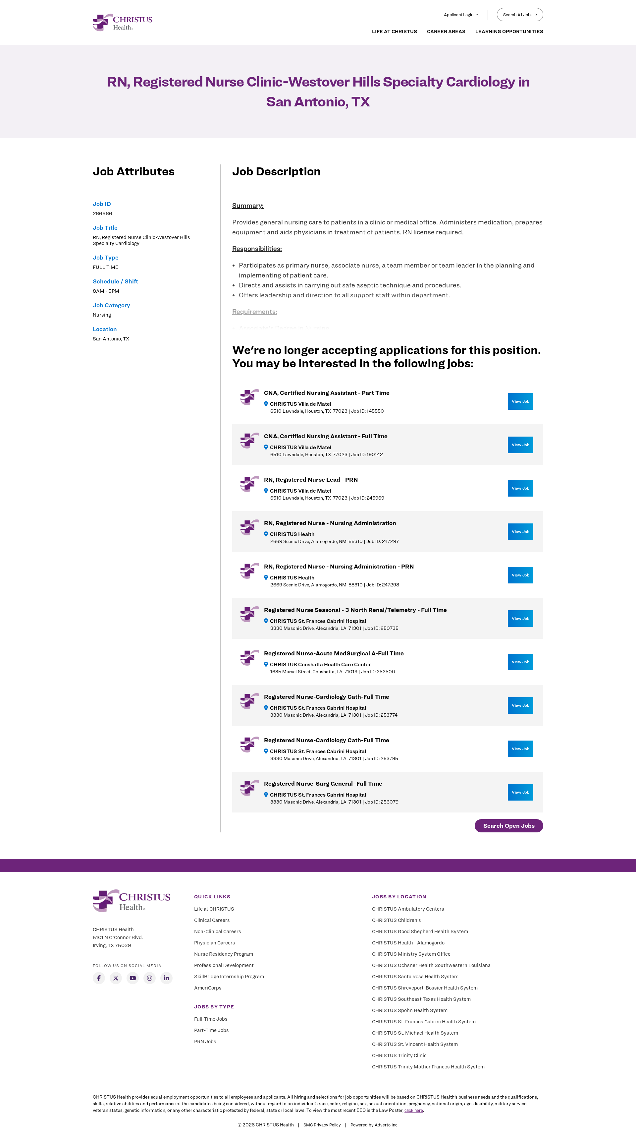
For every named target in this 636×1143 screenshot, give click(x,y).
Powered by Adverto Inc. (374, 1124)
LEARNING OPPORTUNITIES (509, 31)
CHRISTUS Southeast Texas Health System (421, 999)
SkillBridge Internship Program (229, 977)
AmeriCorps (208, 988)
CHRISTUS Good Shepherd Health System (420, 931)
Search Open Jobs (509, 825)
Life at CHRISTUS (214, 909)
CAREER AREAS (446, 31)
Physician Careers (214, 943)
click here (413, 1110)
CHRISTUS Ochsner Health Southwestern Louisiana (431, 965)
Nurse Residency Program (223, 954)
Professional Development (224, 965)
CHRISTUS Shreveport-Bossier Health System (425, 988)
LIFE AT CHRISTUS (394, 31)
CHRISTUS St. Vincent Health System (415, 1044)
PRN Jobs (205, 1042)
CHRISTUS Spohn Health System (410, 1010)
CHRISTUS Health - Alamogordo (408, 943)
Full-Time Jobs (211, 1019)
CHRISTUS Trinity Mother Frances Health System (428, 1067)
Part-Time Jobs (211, 1030)
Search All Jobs (518, 14)
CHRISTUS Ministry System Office (411, 954)
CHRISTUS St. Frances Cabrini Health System (424, 1022)
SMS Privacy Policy (322, 1124)
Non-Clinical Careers (217, 931)
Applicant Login (458, 14)
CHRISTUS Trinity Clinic (399, 1055)
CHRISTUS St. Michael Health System (415, 1033)
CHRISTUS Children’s (396, 920)
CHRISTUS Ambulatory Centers (408, 909)
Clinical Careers (212, 920)
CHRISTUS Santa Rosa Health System (415, 977)
